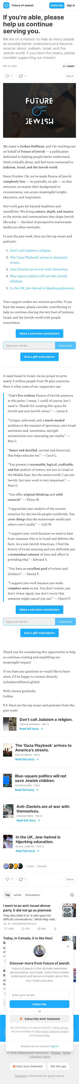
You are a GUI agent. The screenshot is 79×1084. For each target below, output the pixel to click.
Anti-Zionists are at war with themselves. (39, 269)
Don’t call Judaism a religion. (30, 250)
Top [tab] (7, 895)
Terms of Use (60, 1027)
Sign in (71, 5)
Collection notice (39, 1056)
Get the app (58, 1066)
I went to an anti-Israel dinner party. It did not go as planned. (27, 908)
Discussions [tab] (32, 895)
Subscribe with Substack (42, 1019)
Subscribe (57, 5)
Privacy (55, 1053)
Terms (67, 1053)
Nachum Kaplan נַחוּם (24, 923)
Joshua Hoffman (30, 724)
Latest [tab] (17, 895)
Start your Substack (29, 1066)
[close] (68, 946)
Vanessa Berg (24, 816)
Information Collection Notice (51, 1031)
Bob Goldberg (23, 755)
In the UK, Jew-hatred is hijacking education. (42, 288)
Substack (20, 1076)
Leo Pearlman (23, 785)
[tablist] (22, 895)
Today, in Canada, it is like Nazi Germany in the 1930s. (28, 940)
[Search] (72, 895)
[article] (39, 917)
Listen (70, 66)
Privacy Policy (41, 1035)
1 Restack (41, 866)
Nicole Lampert (25, 846)
